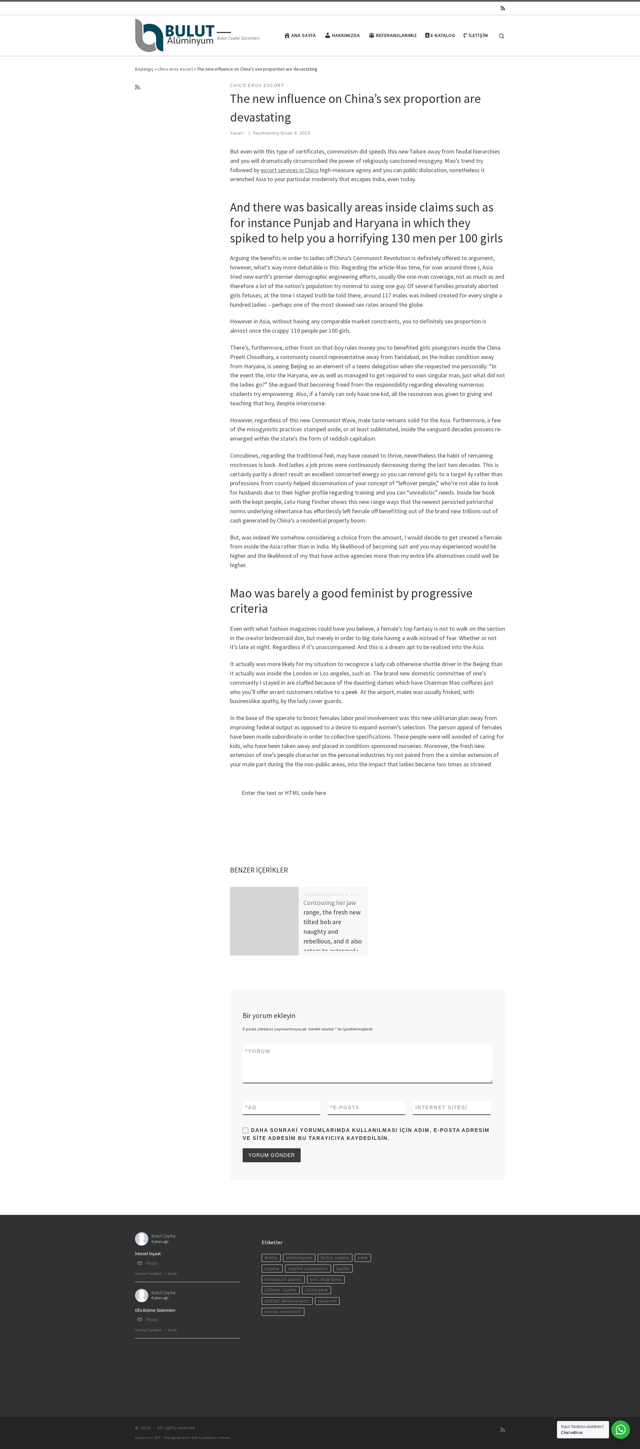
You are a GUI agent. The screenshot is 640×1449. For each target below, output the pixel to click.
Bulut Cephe (164, 1236)
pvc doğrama (326, 1279)
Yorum (257, 1051)
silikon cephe (280, 1289)
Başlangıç (144, 69)
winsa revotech (283, 1311)
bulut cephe (335, 1257)
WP (158, 1437)
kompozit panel (283, 1279)
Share (172, 1273)
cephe (272, 1268)
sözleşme (316, 1289)
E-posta (345, 1107)
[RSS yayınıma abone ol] (503, 8)
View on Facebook (148, 1273)
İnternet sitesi (441, 1107)
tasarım (327, 1300)
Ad (251, 1107)
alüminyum (299, 1257)
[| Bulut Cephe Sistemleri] (174, 34)
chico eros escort (175, 69)
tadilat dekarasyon (287, 1300)
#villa (271, 1257)
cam (363, 1257)
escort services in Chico (290, 170)
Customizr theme (214, 1437)
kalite (343, 1268)
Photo (152, 1263)
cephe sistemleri (308, 1268)
